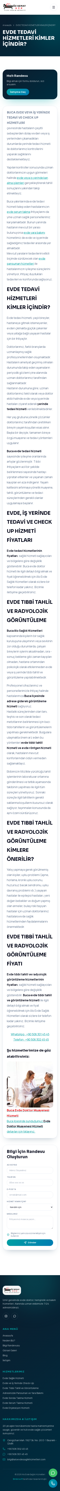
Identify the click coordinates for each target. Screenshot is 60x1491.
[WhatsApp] (14, 1316)
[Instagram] (6, 1316)
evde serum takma (18, 212)
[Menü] (53, 7)
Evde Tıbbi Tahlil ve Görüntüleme (21, 1388)
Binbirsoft (18, 1479)
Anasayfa (7, 25)
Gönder (32, 1242)
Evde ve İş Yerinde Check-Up (18, 1383)
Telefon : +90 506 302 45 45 (31, 1039)
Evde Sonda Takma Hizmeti (17, 1398)
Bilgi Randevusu (11, 1345)
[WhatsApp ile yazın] (53, 1473)
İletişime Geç (18, 91)
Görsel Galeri (10, 1350)
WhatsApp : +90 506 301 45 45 (30, 1034)
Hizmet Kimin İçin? (16, 1201)
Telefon (11, 1177)
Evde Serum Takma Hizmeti (17, 1402)
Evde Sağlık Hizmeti (13, 1378)
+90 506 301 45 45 (17, 1454)
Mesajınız (12, 1214)
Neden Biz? (9, 1340)
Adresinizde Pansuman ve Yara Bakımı (23, 1393)
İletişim (6, 1360)
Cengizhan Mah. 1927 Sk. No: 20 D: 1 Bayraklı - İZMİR (31, 1442)
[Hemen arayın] (53, 1483)
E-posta (11, 1189)
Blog (5, 1355)
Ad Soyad (12, 1165)
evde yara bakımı (34, 233)
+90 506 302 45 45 (17, 1448)
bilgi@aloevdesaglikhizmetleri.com (26, 1459)
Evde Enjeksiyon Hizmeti (16, 1407)
